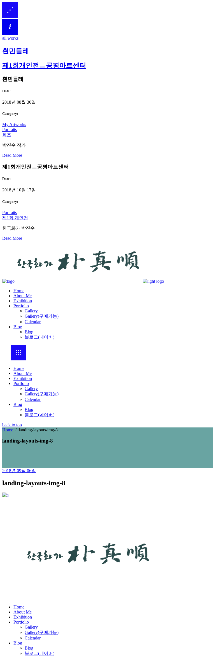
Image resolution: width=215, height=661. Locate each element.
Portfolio (21, 383)
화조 (6, 134)
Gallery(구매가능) (42, 393)
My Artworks (14, 124)
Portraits (9, 129)
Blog (17, 404)
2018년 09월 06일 (19, 470)
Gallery (31, 388)
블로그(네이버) (39, 414)
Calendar (33, 399)
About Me (22, 373)
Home (18, 368)
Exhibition (22, 378)
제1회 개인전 (15, 217)
